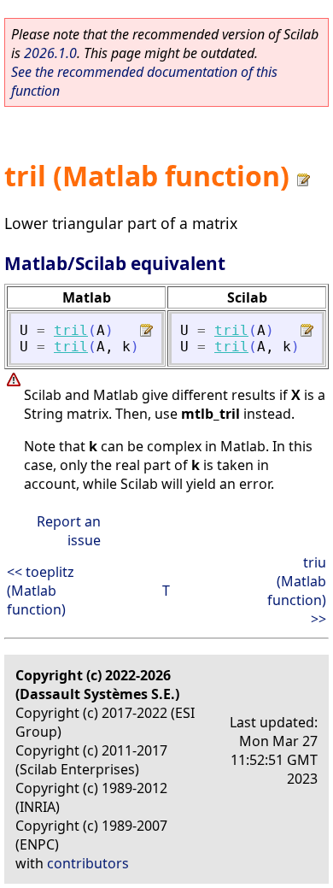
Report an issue (69, 531)
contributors (88, 863)
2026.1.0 (50, 53)
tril (71, 330)
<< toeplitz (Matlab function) (40, 590)
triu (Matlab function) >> (296, 590)
